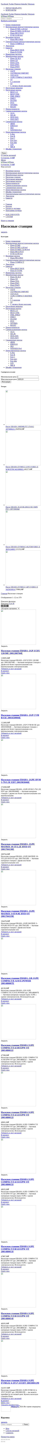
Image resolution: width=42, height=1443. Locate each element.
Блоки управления (13, 25)
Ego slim (13, 143)
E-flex (12, 134)
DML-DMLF (15, 96)
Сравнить (9, 1433)
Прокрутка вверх (8, 1437)
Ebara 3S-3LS (15, 58)
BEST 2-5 (14, 92)
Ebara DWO (15, 67)
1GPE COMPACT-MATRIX (21, 77)
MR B (12, 147)
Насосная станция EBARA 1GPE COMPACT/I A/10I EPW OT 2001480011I (17, 1048)
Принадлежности (12, 109)
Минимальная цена (8, 377)
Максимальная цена (9, 379)
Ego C (12, 138)
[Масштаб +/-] (9, 1439)
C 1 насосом (15, 82)
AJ (11, 79)
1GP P (12, 71)
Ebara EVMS (15, 245)
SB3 (12, 128)
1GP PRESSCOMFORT (19, 73)
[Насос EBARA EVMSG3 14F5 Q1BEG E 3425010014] (23, 585)
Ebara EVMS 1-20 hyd (18, 29)
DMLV (13, 98)
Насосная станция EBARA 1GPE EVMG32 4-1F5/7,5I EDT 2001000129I (20, 1381)
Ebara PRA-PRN (16, 39)
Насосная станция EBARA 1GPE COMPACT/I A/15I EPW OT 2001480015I (17, 1182)
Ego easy (13, 140)
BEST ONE (14, 94)
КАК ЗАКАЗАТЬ (12, 214)
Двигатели (10, 46)
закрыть (4, 232)
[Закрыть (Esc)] (2, 1439)
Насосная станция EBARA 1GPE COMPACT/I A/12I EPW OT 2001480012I (17, 1115)
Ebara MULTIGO (17, 33)
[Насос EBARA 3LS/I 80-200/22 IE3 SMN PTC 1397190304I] (23, 505)
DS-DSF (13, 100)
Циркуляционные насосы (16, 132)
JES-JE (13, 115)
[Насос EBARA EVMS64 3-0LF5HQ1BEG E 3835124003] (23, 545)
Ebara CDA (14, 63)
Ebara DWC (14, 65)
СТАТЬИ (9, 217)
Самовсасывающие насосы (16, 111)
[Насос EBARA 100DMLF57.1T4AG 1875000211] (23, 424)
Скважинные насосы (14, 122)
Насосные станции (13, 69)
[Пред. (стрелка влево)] (2, 1441)
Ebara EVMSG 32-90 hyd (20, 31)
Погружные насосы (13, 90)
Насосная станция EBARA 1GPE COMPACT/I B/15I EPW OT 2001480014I (17, 1316)
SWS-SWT (14, 119)
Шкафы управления (13, 149)
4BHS (12, 124)
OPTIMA (14, 105)
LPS (12, 145)
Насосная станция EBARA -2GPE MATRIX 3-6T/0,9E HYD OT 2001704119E (18, 913)
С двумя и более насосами (20, 86)
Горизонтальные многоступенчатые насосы (23, 42)
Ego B (12, 136)
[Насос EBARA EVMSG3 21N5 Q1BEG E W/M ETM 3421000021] (23, 465)
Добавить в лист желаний (11, 669)
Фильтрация (6, 382)
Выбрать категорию (9, 21)
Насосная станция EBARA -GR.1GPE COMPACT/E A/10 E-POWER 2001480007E (20, 981)
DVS (12, 103)
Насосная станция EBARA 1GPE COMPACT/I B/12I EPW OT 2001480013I (17, 1249)
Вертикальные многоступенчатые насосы (22, 27)
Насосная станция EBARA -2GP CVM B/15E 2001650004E (20, 716)
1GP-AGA (14, 75)
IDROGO (14, 126)
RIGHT (13, 107)
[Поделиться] (4, 1439)
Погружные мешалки (14, 88)
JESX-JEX (14, 117)
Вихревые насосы (13, 37)
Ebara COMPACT (17, 44)
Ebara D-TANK (16, 52)
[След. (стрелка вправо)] (4, 1441)
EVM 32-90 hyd (16, 35)
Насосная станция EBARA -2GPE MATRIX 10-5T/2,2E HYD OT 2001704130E (18, 846)
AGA (12, 113)
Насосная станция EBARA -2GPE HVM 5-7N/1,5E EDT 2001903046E (21, 780)
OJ (11, 84)
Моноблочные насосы (14, 56)
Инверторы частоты (14, 54)
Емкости (9, 48)
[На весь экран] (6, 1439)
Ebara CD (14, 60)
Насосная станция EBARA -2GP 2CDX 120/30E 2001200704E (20, 652)
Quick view (5, 673)
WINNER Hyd (16, 130)
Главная (4, 594)
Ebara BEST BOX (17, 50)
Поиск (4, 153)
